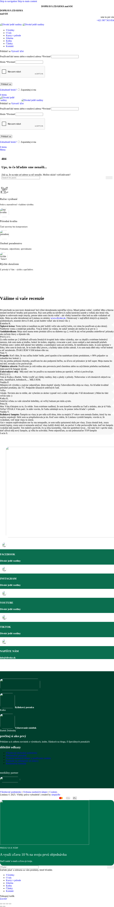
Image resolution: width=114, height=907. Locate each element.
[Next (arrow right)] (4, 906)
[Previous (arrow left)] (1, 906)
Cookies (53, 792)
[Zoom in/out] (10, 903)
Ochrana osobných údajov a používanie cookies (28, 758)
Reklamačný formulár (16, 763)
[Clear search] (103, 177)
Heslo (7, 62)
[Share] (4, 903)
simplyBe (55, 794)
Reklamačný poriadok (16, 755)
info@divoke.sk (8, 657)
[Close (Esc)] (1, 903)
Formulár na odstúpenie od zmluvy (22, 761)
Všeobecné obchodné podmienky (21, 753)
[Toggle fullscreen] (7, 903)
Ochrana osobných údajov (35, 792)
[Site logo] (11, 25)
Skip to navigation (9, 1)
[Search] (109, 177)
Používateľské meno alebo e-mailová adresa (25, 56)
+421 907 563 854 (105, 20)
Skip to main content (27, 1)
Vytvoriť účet (17, 51)
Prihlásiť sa (6, 84)
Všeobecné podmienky (11, 792)
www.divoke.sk (58, 318)
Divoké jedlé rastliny (10, 561)
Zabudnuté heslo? (8, 89)
